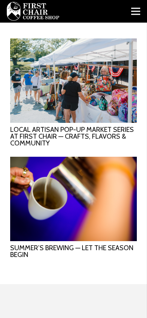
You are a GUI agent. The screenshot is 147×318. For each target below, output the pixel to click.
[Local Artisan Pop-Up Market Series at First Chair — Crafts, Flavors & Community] (73, 43)
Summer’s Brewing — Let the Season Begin (71, 251)
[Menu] (136, 11)
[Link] (33, 11)
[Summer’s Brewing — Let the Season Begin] (73, 161)
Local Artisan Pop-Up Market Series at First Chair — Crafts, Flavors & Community (72, 136)
